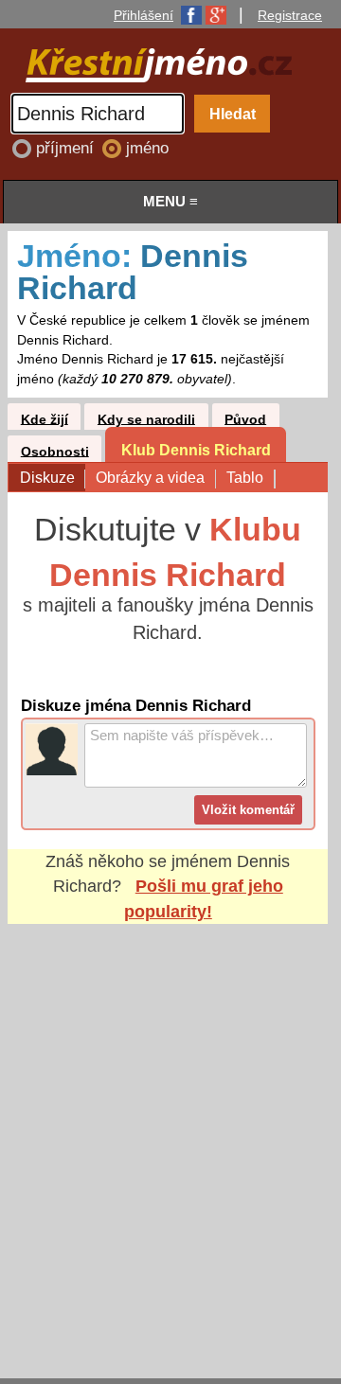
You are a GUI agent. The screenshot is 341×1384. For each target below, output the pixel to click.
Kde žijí (44, 419)
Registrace (290, 15)
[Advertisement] (170, 1133)
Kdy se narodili (146, 419)
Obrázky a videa (150, 477)
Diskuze (47, 477)
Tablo (244, 477)
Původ (245, 419)
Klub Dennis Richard (196, 449)
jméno (147, 148)
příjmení (67, 148)
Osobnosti (55, 451)
